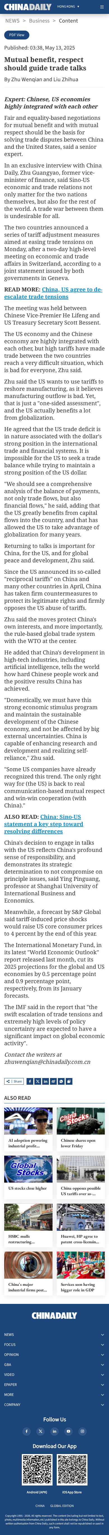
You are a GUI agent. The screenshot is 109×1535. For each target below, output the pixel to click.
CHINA (40, 1506)
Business (39, 21)
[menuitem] (66, 7)
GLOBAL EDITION (62, 1506)
